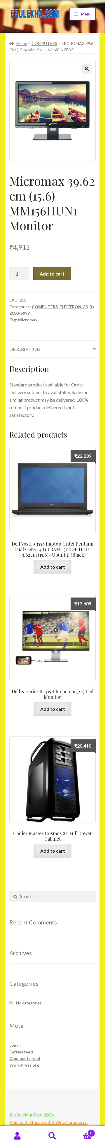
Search (52, 1136)
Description (25, 349)
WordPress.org (24, 1065)
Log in (15, 1045)
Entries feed (21, 1051)
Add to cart (52, 273)
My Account (17, 1136)
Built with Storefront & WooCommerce (48, 1122)
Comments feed (24, 1058)
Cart (81, 1131)
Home (21, 43)
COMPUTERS (44, 43)
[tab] (52, 349)
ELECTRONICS (74, 306)
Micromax (28, 319)
